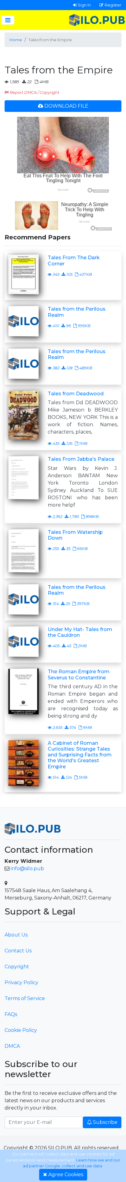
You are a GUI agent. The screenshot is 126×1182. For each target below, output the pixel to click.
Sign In (84, 4)
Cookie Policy (21, 1030)
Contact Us (18, 951)
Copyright (17, 967)
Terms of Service (25, 998)
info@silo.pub (27, 868)
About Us (16, 935)
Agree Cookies (65, 1174)
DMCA (12, 1046)
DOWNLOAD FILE (66, 106)
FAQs (11, 1014)
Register (113, 4)
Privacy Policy (21, 982)
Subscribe (105, 1122)
